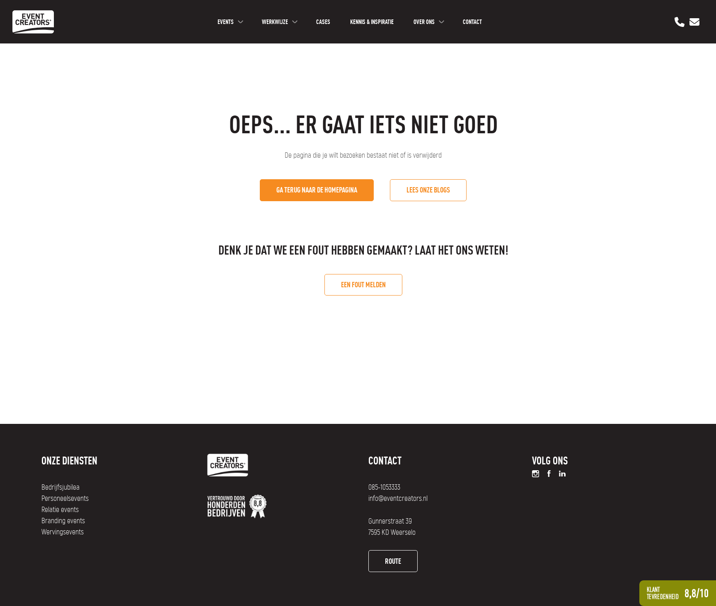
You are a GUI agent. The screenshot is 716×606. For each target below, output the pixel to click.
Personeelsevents (65, 499)
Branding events (63, 521)
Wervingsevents (62, 532)
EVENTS (226, 21)
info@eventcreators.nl (398, 499)
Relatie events (60, 510)
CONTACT (472, 21)
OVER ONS (424, 21)
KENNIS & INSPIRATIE (372, 21)
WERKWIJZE (275, 21)
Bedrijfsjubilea (60, 487)
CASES (323, 21)
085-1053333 (384, 487)
